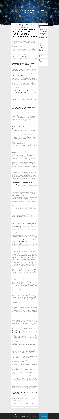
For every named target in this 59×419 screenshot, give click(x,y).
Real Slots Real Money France (43, 34)
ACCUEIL (40, 1)
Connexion (41, 61)
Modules (44, 1)
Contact (54, 1)
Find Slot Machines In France (43, 28)
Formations (49, 1)
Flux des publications (42, 62)
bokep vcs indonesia (42, 46)
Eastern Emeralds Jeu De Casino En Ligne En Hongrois (18, 195)
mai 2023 (41, 51)
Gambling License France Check (43, 33)
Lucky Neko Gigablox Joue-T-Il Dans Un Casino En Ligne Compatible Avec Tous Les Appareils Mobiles (23, 259)
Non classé (41, 57)
